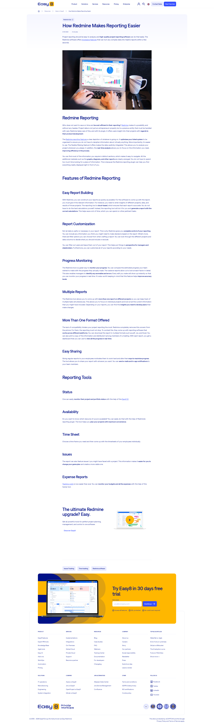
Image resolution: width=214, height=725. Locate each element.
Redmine (124, 125)
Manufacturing (43, 686)
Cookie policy (126, 693)
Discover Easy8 (70, 531)
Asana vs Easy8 (71, 682)
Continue (148, 604)
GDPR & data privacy (129, 686)
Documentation (99, 656)
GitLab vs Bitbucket (156, 645)
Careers (124, 642)
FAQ (95, 645)
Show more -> (154, 656)
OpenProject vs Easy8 (73, 689)
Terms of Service (174, 721)
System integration (44, 693)
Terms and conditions (129, 682)
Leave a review (127, 668)
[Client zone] (139, 4)
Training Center (99, 653)
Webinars (97, 649)
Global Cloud (70, 649)
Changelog (98, 664)
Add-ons (41, 656)
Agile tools (41, 649)
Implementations (71, 638)
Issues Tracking (69, 568)
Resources (105, 4)
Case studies (98, 642)
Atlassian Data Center (101, 682)
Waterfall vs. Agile (156, 638)
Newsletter (125, 656)
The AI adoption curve (157, 649)
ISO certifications (128, 689)
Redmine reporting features (76, 139)
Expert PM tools (43, 642)
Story (124, 645)
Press (124, 660)
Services (95, 4)
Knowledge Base (43, 645)
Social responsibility (128, 653)
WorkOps (41, 660)
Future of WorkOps (156, 653)
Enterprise (126, 4)
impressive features (89, 40)
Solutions (84, 4)
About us (125, 638)
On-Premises (70, 645)
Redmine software (99, 568)
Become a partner (72, 660)
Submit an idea (127, 664)
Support (69, 656)
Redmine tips (67, 19)
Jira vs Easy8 (70, 686)
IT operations (42, 682)
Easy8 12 (125, 399)
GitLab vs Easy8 (71, 693)
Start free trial (170, 4)
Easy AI (40, 653)
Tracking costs (67, 484)
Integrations (70, 642)
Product (74, 4)
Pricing (116, 4)
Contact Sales (157, 4)
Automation (42, 664)
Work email (115, 600)
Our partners (126, 649)
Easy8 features (43, 638)
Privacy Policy (161, 721)
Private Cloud (70, 653)
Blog (95, 638)
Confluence (98, 689)
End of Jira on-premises (158, 642)
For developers (99, 660)
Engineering (42, 689)
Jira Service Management (102, 686)
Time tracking (83, 568)
